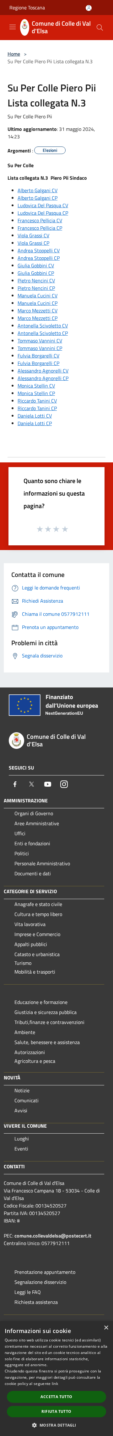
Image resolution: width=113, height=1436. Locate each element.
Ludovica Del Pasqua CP (43, 213)
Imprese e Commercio (37, 934)
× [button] (106, 1327)
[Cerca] (100, 27)
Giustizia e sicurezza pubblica (45, 1012)
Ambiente (24, 1032)
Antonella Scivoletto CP (43, 333)
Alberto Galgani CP (37, 198)
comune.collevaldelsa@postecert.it (52, 1235)
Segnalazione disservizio (40, 1282)
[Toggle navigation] (12, 27)
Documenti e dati (32, 873)
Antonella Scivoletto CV (43, 325)
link (55, 1383)
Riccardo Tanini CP (37, 408)
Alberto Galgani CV (37, 190)
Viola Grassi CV (33, 235)
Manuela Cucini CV (37, 295)
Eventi (21, 1148)
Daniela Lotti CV (35, 415)
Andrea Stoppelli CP (39, 258)
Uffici (19, 833)
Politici (21, 853)
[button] (56, 1425)
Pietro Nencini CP (36, 288)
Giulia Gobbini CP (36, 273)
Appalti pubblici (30, 944)
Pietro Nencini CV (36, 280)
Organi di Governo (33, 813)
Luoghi (21, 1138)
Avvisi (20, 1110)
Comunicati (26, 1100)
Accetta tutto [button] (56, 1396)
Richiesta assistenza (36, 1302)
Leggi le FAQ (27, 1292)
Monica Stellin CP (36, 393)
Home (14, 54)
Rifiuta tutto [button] (56, 1411)
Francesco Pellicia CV (40, 220)
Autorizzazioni (29, 1052)
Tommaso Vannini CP (40, 348)
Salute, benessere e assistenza (47, 1042)
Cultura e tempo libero (38, 914)
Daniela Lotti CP (35, 423)
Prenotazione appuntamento (44, 1272)
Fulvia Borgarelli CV (38, 355)
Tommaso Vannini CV (40, 340)
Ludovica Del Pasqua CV (43, 205)
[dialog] (56, 1378)
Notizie (22, 1090)
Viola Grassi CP (33, 243)
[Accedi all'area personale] (89, 8)
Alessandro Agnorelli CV (43, 370)
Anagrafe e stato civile (38, 904)
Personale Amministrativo (42, 863)
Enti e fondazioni (32, 843)
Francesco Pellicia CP (40, 228)
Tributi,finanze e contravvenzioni (49, 1022)
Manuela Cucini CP (37, 303)
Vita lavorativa (30, 924)
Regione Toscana (27, 7)
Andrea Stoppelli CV (39, 250)
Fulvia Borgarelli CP (38, 363)
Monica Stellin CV (36, 385)
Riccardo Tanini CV (37, 400)
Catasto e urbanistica (37, 954)
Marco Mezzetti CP (37, 318)
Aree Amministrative (36, 823)
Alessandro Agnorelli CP (43, 378)
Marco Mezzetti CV (37, 310)
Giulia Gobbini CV (36, 265)
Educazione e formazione (40, 1002)
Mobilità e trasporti (34, 971)
